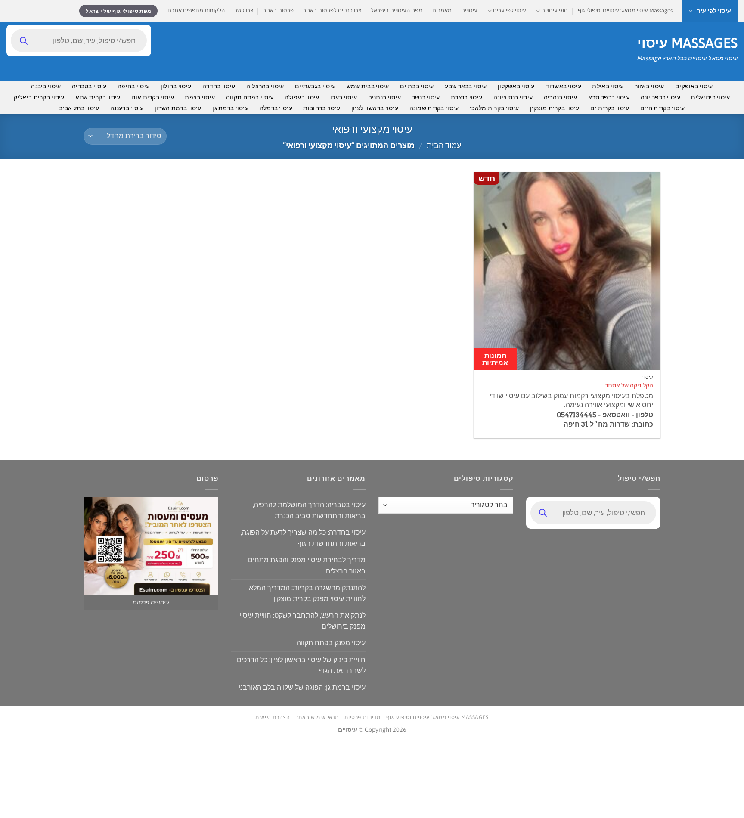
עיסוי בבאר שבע (466, 86)
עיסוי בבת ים (417, 86)
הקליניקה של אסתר (629, 385)
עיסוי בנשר (426, 97)
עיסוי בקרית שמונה (434, 108)
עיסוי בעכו (343, 97)
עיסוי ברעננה (126, 108)
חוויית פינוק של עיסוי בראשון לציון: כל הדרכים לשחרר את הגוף (301, 665)
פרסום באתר (278, 10)
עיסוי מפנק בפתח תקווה (331, 643)
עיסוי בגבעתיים (315, 86)
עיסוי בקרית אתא (97, 97)
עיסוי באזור (649, 86)
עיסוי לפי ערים (509, 10)
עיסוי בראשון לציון (374, 108)
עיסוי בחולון (176, 86)
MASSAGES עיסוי (687, 43)
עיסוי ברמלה (276, 108)
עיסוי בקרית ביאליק (39, 97)
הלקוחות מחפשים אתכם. (195, 10)
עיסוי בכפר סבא (608, 97)
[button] (710, 11)
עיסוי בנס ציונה (513, 97)
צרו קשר (243, 10)
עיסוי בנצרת (466, 97)
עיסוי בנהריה (560, 97)
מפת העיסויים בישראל (396, 10)
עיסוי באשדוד (563, 86)
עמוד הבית (444, 145)
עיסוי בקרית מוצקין (555, 108)
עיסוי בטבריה (89, 86)
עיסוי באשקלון (516, 86)
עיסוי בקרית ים (609, 108)
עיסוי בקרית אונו (152, 97)
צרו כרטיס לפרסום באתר (332, 10)
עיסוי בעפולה (302, 97)
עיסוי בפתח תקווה (250, 97)
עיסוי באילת (607, 86)
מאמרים (442, 10)
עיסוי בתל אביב (79, 108)
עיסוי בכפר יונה (660, 97)
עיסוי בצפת (200, 97)
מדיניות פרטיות (362, 717)
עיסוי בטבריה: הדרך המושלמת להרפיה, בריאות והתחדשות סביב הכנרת (309, 510)
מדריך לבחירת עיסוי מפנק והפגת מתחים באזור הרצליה (307, 565)
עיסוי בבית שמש (368, 86)
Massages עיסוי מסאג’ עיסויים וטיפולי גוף (625, 10)
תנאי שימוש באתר (317, 717)
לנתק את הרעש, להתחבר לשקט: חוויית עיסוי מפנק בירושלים (302, 620)
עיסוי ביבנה (46, 86)
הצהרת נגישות (272, 717)
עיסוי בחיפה (133, 86)
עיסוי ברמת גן (230, 108)
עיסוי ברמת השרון (178, 108)
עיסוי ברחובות (321, 108)
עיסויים (469, 10)
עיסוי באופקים (694, 86)
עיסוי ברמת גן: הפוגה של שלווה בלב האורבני (302, 687)
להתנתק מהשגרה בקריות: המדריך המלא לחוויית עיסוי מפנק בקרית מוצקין (307, 593)
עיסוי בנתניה (384, 97)
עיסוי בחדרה (218, 86)
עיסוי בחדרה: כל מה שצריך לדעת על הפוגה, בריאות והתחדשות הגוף (303, 537)
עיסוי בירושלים (710, 97)
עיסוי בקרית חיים (662, 108)
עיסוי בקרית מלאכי (494, 108)
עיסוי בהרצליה (265, 86)
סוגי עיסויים (554, 10)
